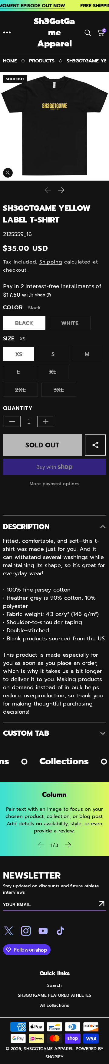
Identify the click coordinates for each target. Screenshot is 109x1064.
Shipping (50, 262)
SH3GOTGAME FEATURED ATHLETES (54, 995)
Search (54, 985)
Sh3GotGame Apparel (49, 1049)
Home (10, 61)
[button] (7, 32)
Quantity (17, 408)
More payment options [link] (55, 484)
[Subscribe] (101, 905)
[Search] (89, 32)
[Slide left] (47, 190)
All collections (54, 1005)
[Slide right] (61, 190)
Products (41, 61)
